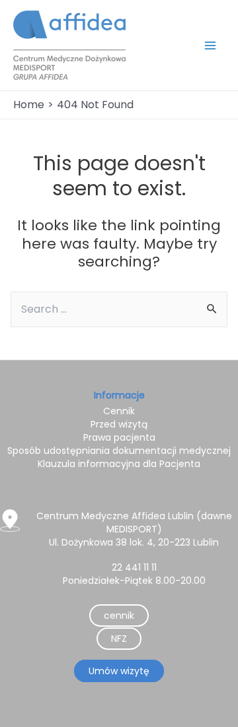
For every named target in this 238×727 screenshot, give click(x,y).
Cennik (119, 411)
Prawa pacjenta (119, 437)
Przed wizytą (119, 424)
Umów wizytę (119, 671)
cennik (119, 615)
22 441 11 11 (134, 567)
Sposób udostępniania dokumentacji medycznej (119, 450)
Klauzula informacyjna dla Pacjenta (119, 463)
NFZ (119, 638)
